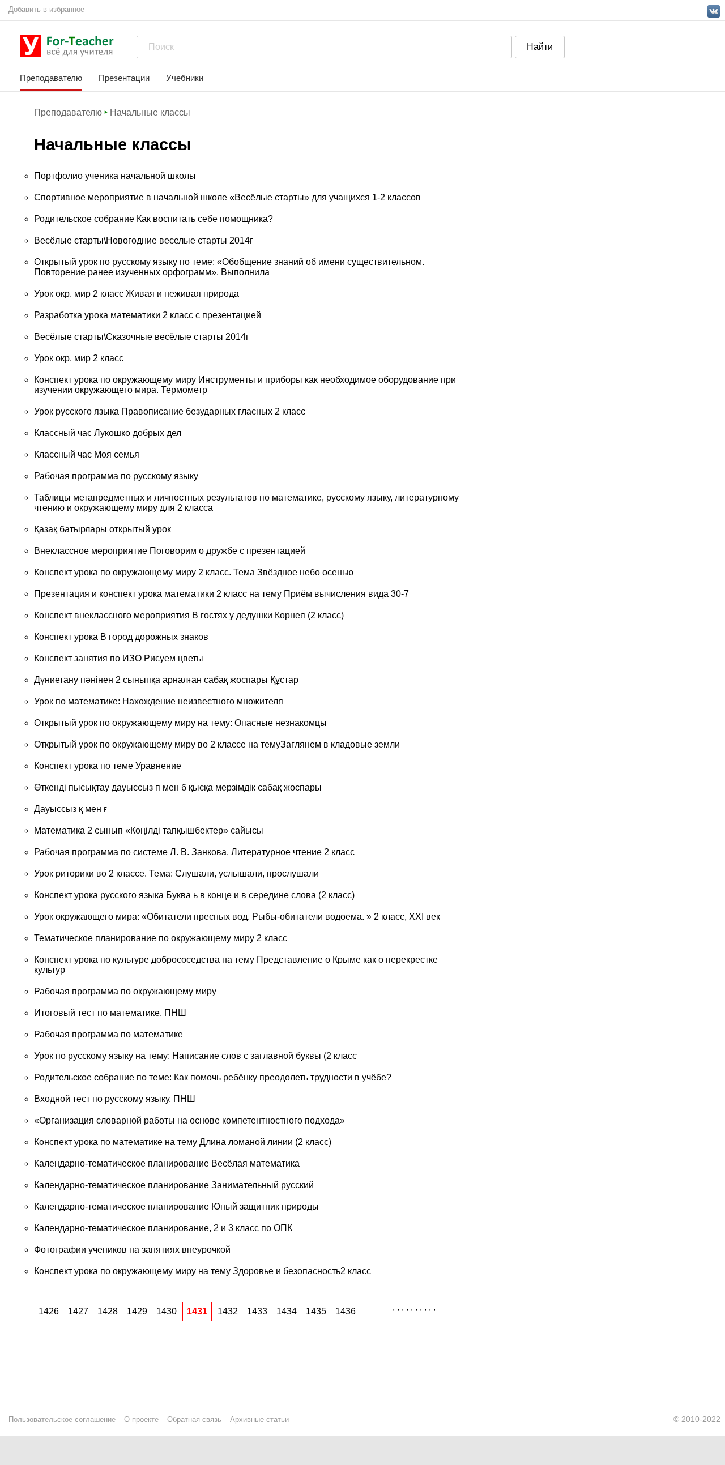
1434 (286, 1311)
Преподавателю (51, 78)
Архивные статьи (259, 1419)
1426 (49, 1311)
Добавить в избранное (46, 9)
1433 (257, 1311)
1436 (345, 1311)
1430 (166, 1311)
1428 (107, 1311)
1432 (228, 1311)
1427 (78, 1311)
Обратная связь (194, 1419)
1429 (137, 1311)
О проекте (141, 1419)
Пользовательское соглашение (62, 1419)
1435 (316, 1311)
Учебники (184, 78)
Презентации (124, 78)
